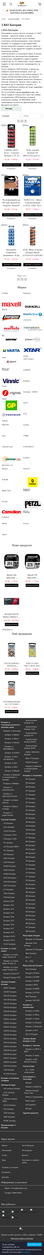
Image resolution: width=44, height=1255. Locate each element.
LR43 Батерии (9, 862)
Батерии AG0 (9, 901)
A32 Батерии (9, 854)
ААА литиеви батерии (8, 1094)
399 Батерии (30, 931)
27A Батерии (9, 889)
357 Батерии (30, 838)
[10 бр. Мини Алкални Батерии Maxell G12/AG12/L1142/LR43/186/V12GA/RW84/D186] (33, 235)
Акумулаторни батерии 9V (30, 734)
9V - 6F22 (29, 961)
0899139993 (17, 1193)
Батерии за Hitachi (12, 771)
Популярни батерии (31, 935)
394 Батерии (30, 916)
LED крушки (31, 1105)
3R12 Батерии (31, 953)
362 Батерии (30, 845)
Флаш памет (30, 1101)
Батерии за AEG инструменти (10, 758)
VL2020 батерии (10, 1074)
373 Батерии (30, 869)
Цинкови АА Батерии (34, 939)
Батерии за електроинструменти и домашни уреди (10, 724)
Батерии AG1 (9, 905)
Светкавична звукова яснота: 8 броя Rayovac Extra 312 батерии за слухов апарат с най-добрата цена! (11, 664)
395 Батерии (30, 919)
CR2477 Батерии (10, 1058)
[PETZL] (32, 504)
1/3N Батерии (9, 1070)
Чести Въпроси (28, 1145)
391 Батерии (30, 904)
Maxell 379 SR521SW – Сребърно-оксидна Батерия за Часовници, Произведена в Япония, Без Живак (32, 576)
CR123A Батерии (10, 1066)
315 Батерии (30, 791)
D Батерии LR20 (10, 839)
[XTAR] (32, 350)
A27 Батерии (9, 850)
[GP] (11, 405)
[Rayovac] (11, 339)
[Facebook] (4, 1198)
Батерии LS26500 (32, 981)
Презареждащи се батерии (8, 1126)
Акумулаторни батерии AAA (30, 728)
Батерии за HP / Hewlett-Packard (31, 1060)
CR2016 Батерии (10, 1023)
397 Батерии (30, 927)
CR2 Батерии (9, 1109)
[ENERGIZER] (11, 318)
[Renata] (32, 328)
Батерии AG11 (9, 940)
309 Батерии (30, 787)
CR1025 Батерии (10, 992)
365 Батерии (30, 853)
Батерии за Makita (12, 735)
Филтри (29, 1109)
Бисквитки (6, 1172)
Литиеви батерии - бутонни (9, 983)
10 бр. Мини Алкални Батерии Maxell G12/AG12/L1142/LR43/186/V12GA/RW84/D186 (33, 252)
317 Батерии (30, 795)
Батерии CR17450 (32, 1000)
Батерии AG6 (9, 925)
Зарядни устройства (33, 1087)
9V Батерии (8, 843)
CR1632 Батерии (10, 1015)
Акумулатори (28, 1066)
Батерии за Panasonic (34, 1026)
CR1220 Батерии (10, 1000)
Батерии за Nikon (32, 1015)
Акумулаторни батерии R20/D (30, 741)
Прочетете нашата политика (22, 1238)
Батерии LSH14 (32, 985)
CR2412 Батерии (10, 1046)
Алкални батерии (8, 820)
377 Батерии (30, 877)
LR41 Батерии (9, 858)
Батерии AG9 (9, 932)
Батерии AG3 (9, 913)
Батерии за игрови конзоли (10, 801)
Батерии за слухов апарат (8, 950)
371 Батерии (30, 865)
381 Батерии (30, 884)
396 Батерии (30, 923)
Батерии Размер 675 (11, 974)
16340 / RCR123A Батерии (31, 753)
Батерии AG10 (9, 936)
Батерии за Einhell (12, 753)
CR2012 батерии (10, 1019)
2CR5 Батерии (9, 1113)
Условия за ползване (10, 1167)
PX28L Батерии (10, 1121)
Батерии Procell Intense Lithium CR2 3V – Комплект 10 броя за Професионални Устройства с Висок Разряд (11, 615)
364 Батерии (30, 849)
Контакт (25, 1155)
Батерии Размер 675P (12, 977)
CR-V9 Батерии (10, 1105)
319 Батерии (30, 799)
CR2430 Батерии (10, 1050)
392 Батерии (30, 908)
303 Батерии (30, 783)
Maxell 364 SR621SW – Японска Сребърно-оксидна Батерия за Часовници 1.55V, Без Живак (12, 576)
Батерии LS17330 (32, 993)
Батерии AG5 (9, 921)
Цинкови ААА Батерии (30, 944)
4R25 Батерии (31, 996)
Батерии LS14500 (32, 977)
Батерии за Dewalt (12, 742)
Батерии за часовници (32, 775)
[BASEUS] (32, 482)
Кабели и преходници (34, 1097)
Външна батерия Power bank (31, 1092)
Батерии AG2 (9, 909)
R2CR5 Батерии (32, 762)
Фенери (29, 1083)
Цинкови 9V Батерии (34, 949)
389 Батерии (30, 896)
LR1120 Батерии (10, 882)
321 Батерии (30, 802)
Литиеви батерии (8, 1085)
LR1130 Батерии (10, 878)
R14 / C (28, 957)
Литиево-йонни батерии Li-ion (29, 1040)
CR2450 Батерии (10, 1054)
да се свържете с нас (25, 92)
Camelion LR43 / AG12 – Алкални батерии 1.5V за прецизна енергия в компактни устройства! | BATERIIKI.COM (11, 153)
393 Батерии (30, 912)
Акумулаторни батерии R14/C (30, 747)
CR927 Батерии (10, 988)
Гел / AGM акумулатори (29, 1071)
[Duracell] (32, 307)
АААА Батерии (10, 831)
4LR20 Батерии (10, 866)
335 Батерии (30, 810)
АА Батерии (8, 823)
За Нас (4, 1155)
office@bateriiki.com (19, 1188)
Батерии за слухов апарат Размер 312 (10, 968)
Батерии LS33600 (32, 989)
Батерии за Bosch (11, 739)
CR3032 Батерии (10, 1062)
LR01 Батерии (9, 893)
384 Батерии (30, 888)
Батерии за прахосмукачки (8, 789)
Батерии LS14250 (32, 973)
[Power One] (32, 339)
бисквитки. (26, 1252)
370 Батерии (30, 861)
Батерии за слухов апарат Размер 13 (10, 962)
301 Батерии (30, 779)
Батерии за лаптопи (31, 1045)
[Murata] (11, 328)
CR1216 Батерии (10, 996)
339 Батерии (30, 814)
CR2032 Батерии (10, 1031)
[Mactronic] (11, 361)
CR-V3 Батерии (32, 1034)
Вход (4, 1160)
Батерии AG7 (9, 928)
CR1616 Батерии (10, 1007)
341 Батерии (30, 818)
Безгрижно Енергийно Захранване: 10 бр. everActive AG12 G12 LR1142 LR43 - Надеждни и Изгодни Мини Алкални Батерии (11, 253)
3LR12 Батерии (10, 944)
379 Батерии (30, 880)
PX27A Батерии (10, 886)
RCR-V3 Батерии (32, 758)
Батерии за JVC (32, 1030)
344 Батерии (30, 822)
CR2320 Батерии (10, 1035)
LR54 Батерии (9, 897)
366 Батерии (30, 857)
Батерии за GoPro (33, 1011)
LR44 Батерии (9, 870)
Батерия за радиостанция (7, 814)
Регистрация (27, 1150)
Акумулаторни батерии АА (30, 721)
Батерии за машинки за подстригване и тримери (11, 777)
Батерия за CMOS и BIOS (32, 1050)
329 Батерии (30, 806)
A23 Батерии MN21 (11, 847)
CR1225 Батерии (10, 1003)
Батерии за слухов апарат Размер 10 (10, 956)
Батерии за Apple (32, 1055)
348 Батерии (30, 830)
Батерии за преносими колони (9, 795)
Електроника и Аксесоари (29, 1078)
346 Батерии (30, 826)
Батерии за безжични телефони (10, 1079)
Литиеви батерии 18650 (9, 1100)
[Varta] (11, 350)
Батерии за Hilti (11, 767)
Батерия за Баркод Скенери (10, 808)
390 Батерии (30, 900)
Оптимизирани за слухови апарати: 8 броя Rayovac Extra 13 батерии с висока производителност (12, 703)
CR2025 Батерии (10, 1027)
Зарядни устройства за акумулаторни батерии (32, 768)
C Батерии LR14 (10, 835)
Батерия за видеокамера (28, 1006)
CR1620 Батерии (10, 1011)
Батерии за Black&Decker (8, 748)
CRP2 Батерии (9, 1117)
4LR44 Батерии (10, 874)
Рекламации (6, 1150)
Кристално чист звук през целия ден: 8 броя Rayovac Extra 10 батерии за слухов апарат (32, 664)
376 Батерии (30, 873)
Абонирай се (7, 630)
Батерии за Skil (11, 763)
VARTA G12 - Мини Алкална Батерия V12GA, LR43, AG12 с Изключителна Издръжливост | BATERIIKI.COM (32, 203)
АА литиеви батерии (12, 1089)
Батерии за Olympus (33, 1022)
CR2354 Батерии (10, 1042)
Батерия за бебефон (11, 783)
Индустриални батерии (32, 965)
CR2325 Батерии (10, 1039)
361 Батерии (30, 841)
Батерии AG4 (9, 917)
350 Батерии (30, 834)
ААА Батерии (9, 827)
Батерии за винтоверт (12, 731)
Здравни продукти (30, 1113)
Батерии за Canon (32, 1019)
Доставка (5, 1177)
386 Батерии (30, 892)
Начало (4, 1145)
